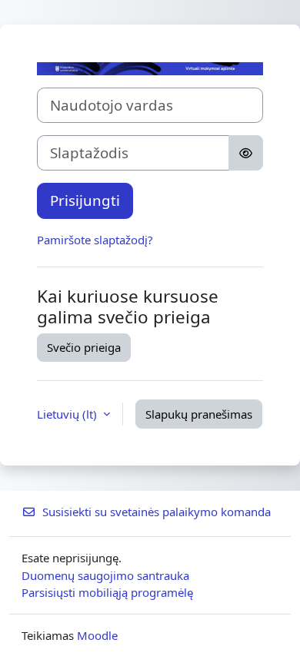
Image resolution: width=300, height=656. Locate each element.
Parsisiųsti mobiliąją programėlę (107, 592)
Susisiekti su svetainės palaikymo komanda (156, 511)
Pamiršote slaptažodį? (95, 239)
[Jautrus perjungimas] (245, 153)
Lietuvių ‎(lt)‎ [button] (68, 414)
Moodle (97, 635)
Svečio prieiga (84, 347)
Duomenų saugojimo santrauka (105, 575)
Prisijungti (85, 200)
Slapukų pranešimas (198, 414)
